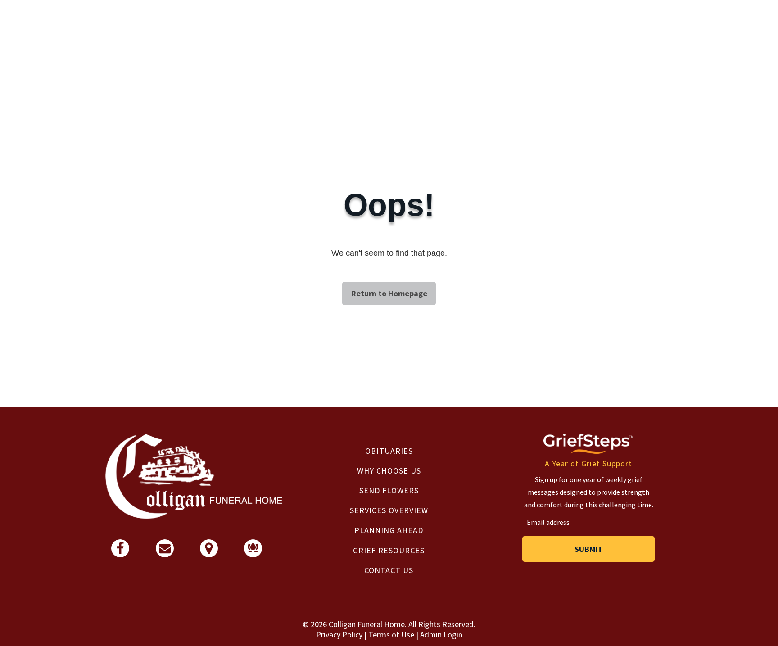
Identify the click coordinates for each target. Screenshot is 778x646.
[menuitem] (389, 451)
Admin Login (441, 634)
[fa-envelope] (165, 551)
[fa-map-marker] (209, 552)
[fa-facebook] (120, 552)
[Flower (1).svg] (253, 551)
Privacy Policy (339, 634)
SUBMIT (588, 549)
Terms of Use (391, 634)
